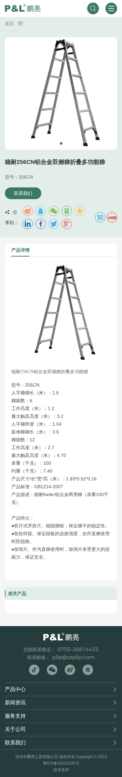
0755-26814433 (78, 649)
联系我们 (23, 193)
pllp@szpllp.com (73, 657)
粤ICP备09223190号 (61, 763)
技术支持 (61, 770)
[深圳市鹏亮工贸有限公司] (23, 8)
